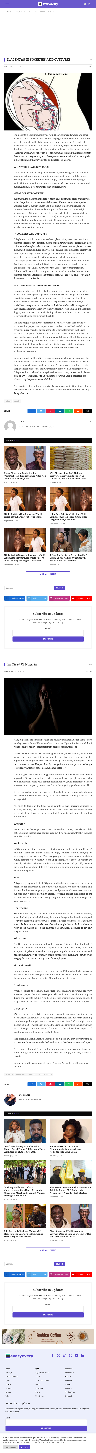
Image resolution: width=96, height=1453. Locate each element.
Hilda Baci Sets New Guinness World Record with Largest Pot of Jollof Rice (23, 515)
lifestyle (88, 67)
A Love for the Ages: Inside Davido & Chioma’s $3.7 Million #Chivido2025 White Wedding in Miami (68, 558)
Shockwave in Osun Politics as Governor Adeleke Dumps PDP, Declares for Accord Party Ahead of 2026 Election (70, 1190)
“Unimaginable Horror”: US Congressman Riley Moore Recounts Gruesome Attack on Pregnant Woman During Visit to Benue (24, 1191)
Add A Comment (48, 574)
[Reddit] (6, 158)
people (17, 401)
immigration (20, 1074)
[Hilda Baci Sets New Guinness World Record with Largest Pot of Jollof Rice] (25, 499)
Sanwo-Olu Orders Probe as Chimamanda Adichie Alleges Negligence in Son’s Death (66, 1149)
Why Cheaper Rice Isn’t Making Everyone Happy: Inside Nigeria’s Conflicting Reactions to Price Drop (68, 476)
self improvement (45, 1074)
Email (48, 629)
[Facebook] (6, 141)
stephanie (10, 671)
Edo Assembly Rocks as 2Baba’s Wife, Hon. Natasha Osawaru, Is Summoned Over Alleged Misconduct (23, 1234)
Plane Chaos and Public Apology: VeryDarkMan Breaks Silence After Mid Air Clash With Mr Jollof (25, 476)
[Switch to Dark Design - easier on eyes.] (89, 4)
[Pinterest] (6, 153)
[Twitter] (6, 147)
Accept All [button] (24, 1447)
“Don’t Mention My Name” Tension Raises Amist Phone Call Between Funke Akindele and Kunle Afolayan (25, 1149)
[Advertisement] (48, 34)
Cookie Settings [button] (10, 1447)
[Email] (6, 170)
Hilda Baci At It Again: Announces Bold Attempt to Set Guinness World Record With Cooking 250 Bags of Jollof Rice (24, 558)
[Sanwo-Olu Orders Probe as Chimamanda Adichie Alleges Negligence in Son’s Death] (71, 1131)
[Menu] (7, 4)
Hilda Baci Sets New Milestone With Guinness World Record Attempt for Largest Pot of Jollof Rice (68, 517)
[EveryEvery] (48, 4)
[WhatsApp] (6, 164)
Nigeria (31, 1074)
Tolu (8, 67)
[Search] (85, 4)
